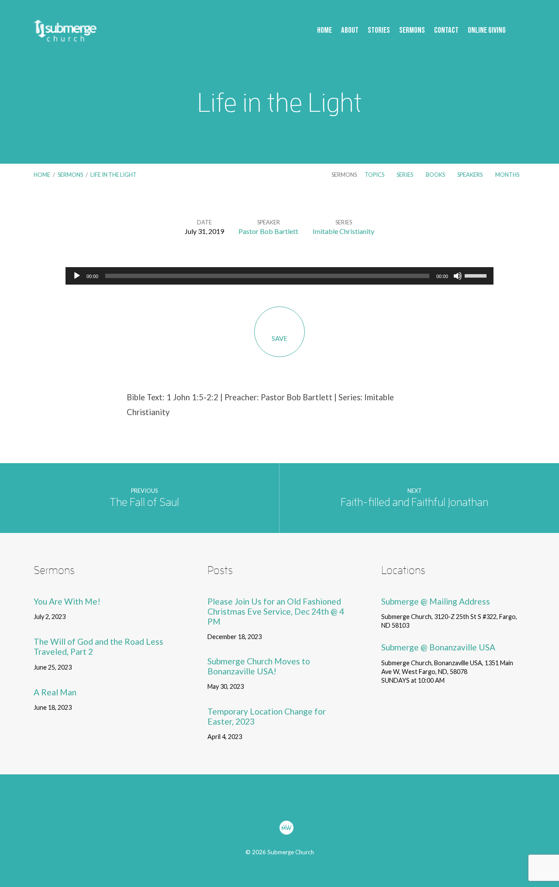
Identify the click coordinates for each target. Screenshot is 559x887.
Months (507, 174)
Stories (379, 31)
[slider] (477, 275)
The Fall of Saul (144, 502)
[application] (279, 276)
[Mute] (457, 276)
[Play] (76, 276)
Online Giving (487, 31)
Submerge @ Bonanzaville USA (438, 647)
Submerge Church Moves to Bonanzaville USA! (258, 666)
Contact (446, 31)
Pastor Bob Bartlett (268, 231)
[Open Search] (522, 31)
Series (405, 174)
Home (324, 31)
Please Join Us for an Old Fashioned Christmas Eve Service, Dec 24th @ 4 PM (275, 611)
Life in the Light (113, 174)
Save (279, 338)
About (350, 31)
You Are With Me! (67, 601)
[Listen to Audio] (77, 617)
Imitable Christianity (343, 231)
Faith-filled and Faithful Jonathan (414, 502)
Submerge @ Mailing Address (435, 601)
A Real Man (55, 692)
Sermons (412, 31)
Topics (375, 174)
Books (436, 174)
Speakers (470, 174)
